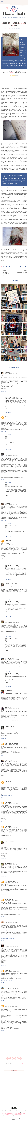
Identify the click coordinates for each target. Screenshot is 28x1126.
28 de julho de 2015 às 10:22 (12, 727)
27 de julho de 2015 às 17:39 (12, 455)
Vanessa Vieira (9, 921)
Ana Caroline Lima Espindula (14, 621)
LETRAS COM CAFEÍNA (6, 980)
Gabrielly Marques (11, 583)
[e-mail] (20, 1058)
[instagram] (7, 1058)
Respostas (8, 434)
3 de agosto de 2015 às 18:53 (15, 486)
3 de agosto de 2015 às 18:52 (15, 438)
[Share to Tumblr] (25, 266)
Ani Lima (7, 372)
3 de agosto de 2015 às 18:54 (15, 527)
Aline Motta (9, 690)
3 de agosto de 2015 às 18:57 (15, 602)
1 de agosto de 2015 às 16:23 (11, 882)
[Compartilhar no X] (18, 266)
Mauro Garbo (9, 899)
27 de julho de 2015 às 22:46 (12, 622)
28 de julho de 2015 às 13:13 (11, 783)
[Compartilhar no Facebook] (20, 266)
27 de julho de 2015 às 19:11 (11, 541)
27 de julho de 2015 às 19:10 (11, 504)
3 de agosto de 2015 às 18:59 (15, 674)
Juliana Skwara (10, 987)
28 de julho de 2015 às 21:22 (12, 843)
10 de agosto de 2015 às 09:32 (12, 971)
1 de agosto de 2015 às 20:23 (12, 900)
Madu (6, 416)
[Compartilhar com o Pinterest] (23, 266)
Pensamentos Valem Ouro (7, 938)
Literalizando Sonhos (7, 795)
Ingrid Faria (8, 760)
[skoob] (18, 1058)
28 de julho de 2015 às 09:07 (12, 708)
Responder (4, 391)
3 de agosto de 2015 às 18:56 (15, 566)
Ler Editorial (15, 28)
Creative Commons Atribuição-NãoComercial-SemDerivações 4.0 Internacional (14, 1114)
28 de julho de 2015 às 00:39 (12, 659)
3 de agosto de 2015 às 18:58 (15, 640)
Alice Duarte (9, 454)
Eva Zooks (8, 503)
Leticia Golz (9, 707)
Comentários (6, 266)
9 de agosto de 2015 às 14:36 (11, 946)
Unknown (8, 540)
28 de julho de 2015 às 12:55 (12, 761)
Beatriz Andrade (10, 658)
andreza (7, 970)
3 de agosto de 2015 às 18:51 (15, 398)
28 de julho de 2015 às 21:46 (12, 864)
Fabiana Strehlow (10, 841)
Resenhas (21, 28)
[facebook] (10, 1058)
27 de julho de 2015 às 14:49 (12, 373)
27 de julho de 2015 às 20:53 (12, 585)
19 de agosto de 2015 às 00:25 (12, 988)
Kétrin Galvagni (13, 397)
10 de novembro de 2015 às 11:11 (12, 1006)
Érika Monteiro (10, 863)
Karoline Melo (9, 945)
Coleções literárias (11, 743)
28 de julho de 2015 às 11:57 (11, 744)
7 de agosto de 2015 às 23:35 (12, 922)
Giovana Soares (10, 881)
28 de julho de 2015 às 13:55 (11, 803)
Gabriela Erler (9, 726)
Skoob (11, 72)
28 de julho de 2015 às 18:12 (12, 827)
